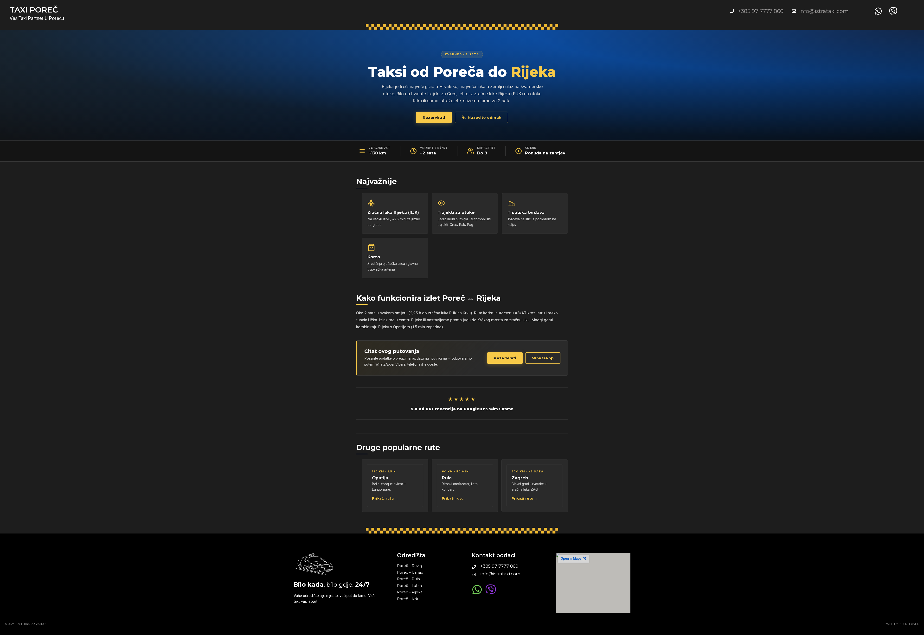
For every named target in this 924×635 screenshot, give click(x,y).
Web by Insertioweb (902, 624)
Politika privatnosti (33, 624)
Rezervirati (434, 117)
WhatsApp (543, 358)
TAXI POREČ (34, 9)
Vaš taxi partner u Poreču (37, 18)
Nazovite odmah (484, 117)
